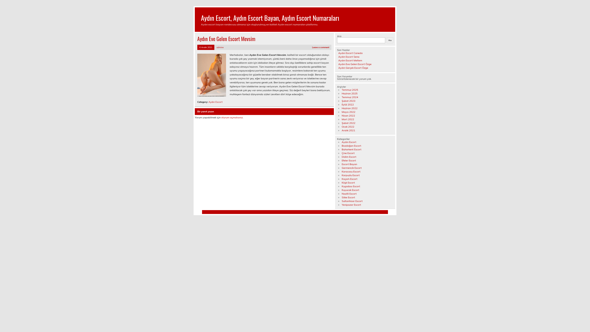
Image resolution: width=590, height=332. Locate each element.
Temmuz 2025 (350, 89)
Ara (339, 36)
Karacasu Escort (351, 171)
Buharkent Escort (351, 149)
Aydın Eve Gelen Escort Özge (355, 64)
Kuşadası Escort (351, 186)
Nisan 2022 (348, 115)
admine (220, 47)
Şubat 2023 (348, 100)
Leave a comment (320, 47)
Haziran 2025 (350, 93)
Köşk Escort (348, 182)
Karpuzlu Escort (351, 175)
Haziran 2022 (350, 108)
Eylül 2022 (348, 104)
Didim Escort (349, 156)
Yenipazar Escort (351, 204)
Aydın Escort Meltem (350, 60)
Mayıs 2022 (348, 111)
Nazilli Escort (349, 193)
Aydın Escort (215, 102)
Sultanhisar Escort (352, 201)
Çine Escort (348, 153)
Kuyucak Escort (350, 190)
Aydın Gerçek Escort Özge (353, 67)
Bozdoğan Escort (351, 145)
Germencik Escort (352, 167)
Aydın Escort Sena (348, 56)
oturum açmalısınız (232, 117)
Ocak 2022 (348, 126)
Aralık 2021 (348, 130)
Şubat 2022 (348, 122)
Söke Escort (348, 197)
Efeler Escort (349, 160)
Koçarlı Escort (349, 178)
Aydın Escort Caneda (350, 53)
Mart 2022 (348, 119)
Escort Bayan (349, 164)
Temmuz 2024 (350, 97)
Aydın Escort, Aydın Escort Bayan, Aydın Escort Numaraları (270, 18)
